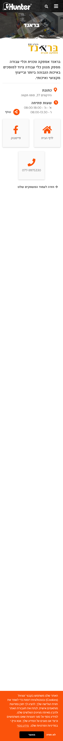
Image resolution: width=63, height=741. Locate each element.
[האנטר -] (17, 6)
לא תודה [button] (51, 734)
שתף (8, 112)
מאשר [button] (31, 734)
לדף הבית (47, 138)
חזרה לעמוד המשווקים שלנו (36, 187)
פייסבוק (16, 138)
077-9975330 (31, 170)
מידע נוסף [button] (23, 725)
